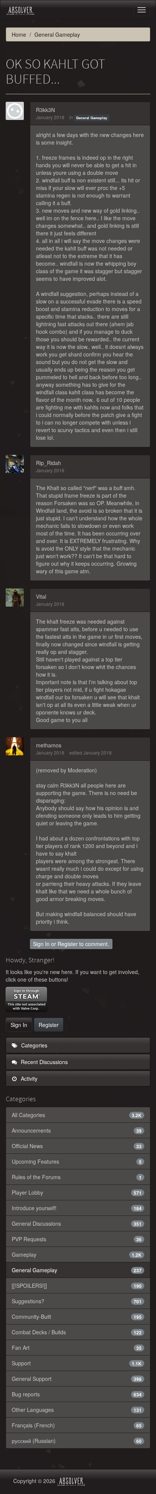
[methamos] (17, 746)
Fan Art (77, 1347)
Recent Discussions (43, 1062)
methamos (48, 745)
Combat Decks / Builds (77, 1332)
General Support (77, 1378)
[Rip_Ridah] (17, 464)
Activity (28, 1078)
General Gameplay (91, 117)
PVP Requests (77, 1239)
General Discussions (77, 1223)
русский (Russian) (77, 1440)
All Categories (77, 1115)
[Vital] (17, 597)
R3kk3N (45, 110)
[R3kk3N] (17, 111)
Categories (33, 1045)
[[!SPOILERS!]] (77, 1285)
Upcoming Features (77, 1161)
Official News (77, 1146)
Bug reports (77, 1394)
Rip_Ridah (48, 463)
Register (68, 944)
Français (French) (77, 1425)
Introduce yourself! (77, 1208)
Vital (41, 596)
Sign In (41, 944)
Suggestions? (77, 1301)
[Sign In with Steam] (26, 999)
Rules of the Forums (77, 1177)
